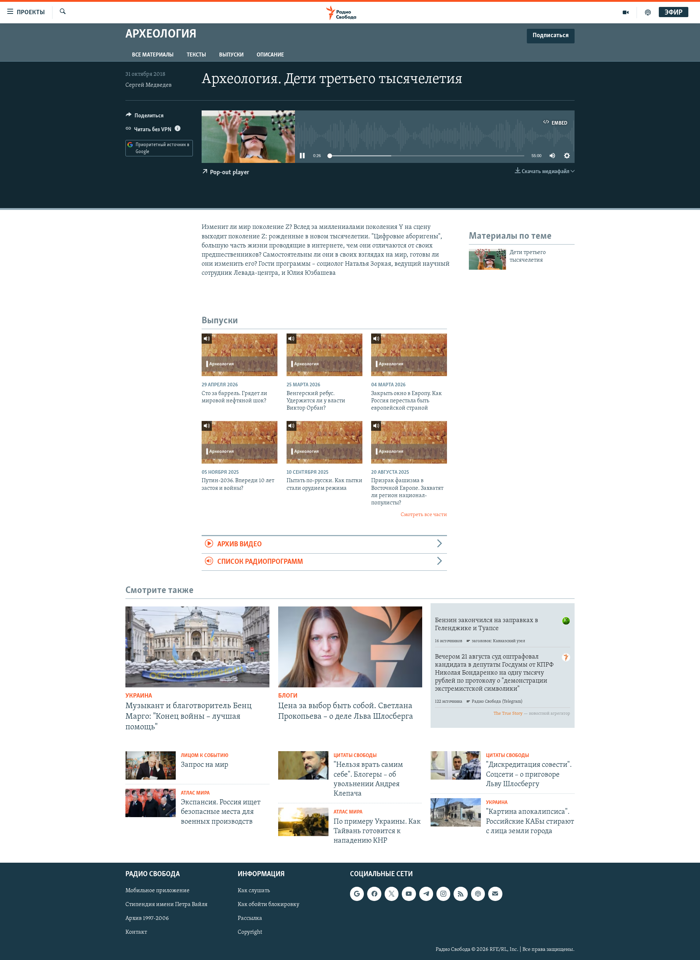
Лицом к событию (204, 755)
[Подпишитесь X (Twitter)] (391, 894)
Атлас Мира (195, 793)
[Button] (145, 117)
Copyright (250, 933)
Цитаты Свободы (355, 755)
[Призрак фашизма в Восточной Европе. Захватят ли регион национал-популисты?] (409, 442)
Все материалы (153, 55)
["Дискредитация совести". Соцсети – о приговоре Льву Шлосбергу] (456, 765)
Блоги (288, 696)
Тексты (196, 55)
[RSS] (460, 894)
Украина (138, 696)
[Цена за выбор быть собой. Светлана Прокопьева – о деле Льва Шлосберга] (350, 646)
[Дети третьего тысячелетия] (487, 259)
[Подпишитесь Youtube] (409, 894)
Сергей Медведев (148, 85)
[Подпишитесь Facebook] (374, 894)
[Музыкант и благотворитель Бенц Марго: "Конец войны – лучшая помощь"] (197, 646)
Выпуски (231, 55)
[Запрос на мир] (150, 765)
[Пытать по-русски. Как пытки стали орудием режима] (324, 442)
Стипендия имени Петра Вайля (166, 905)
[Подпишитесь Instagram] (443, 894)
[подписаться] (495, 894)
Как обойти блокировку (268, 905)
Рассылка (250, 919)
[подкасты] (648, 12)
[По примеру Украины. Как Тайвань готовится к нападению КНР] (303, 822)
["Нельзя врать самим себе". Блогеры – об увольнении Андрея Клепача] (303, 765)
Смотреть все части (424, 515)
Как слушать (254, 891)
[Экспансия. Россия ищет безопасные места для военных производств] (150, 803)
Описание (270, 55)
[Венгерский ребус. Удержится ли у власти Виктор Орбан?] (324, 354)
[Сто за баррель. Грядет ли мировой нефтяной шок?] (239, 354)
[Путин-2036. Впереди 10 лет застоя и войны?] (239, 442)
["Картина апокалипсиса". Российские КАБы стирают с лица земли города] (456, 812)
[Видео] (626, 12)
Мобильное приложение (157, 891)
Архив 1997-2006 (147, 919)
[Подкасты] (478, 894)
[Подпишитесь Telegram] (426, 894)
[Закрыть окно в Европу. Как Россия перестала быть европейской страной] (409, 354)
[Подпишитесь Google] (357, 894)
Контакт (136, 933)
